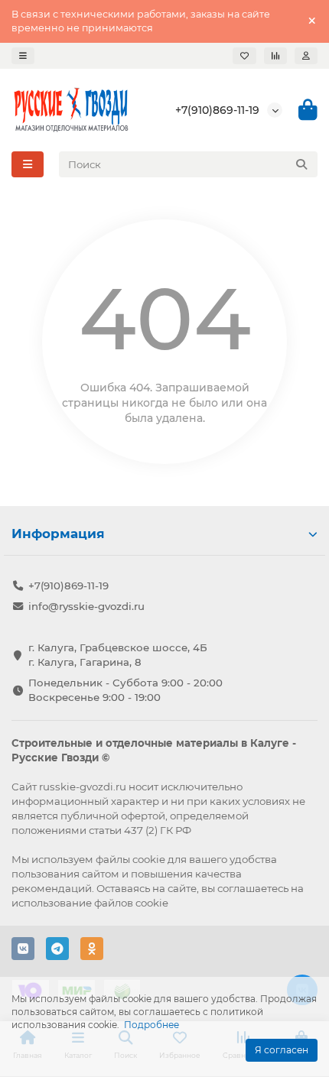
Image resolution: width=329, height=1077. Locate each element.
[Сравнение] (275, 55)
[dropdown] (22, 55)
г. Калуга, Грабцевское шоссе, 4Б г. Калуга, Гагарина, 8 (117, 654)
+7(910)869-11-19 (217, 110)
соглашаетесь (252, 888)
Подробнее (151, 1024)
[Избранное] (244, 55)
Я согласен (281, 1050)
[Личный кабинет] (306, 55)
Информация (58, 533)
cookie (148, 859)
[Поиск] (301, 164)
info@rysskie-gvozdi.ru (86, 606)
